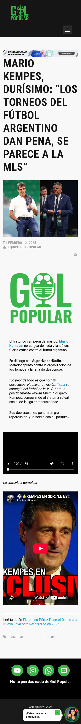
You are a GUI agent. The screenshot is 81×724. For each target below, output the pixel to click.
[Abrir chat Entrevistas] (72, 714)
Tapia (61, 385)
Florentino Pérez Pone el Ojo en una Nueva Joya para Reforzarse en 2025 (40, 622)
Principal (16, 637)
